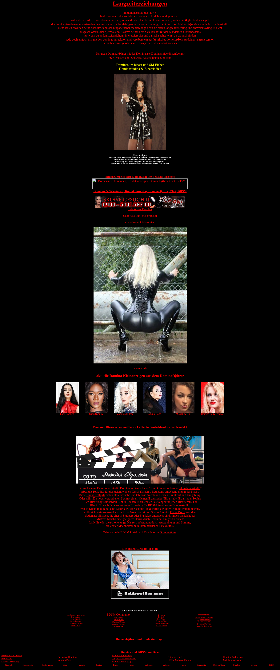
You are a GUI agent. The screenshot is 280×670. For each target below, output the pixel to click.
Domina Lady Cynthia (212, 414)
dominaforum (204, 622)
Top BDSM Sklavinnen (124, 658)
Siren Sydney (96, 414)
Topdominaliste (204, 620)
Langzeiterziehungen (140, 3)
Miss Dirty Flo (183, 414)
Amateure (118, 626)
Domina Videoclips (122, 655)
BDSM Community (118, 614)
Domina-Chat (161, 621)
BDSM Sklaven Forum (179, 660)
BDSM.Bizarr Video (11, 655)
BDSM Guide (161, 625)
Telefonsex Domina (140, 209)
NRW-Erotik (119, 619)
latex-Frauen (76, 621)
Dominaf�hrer (118, 622)
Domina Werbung (161, 623)
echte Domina (76, 619)
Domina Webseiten (233, 657)
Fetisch (161, 617)
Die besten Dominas (67, 657)
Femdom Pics (63, 660)
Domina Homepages (122, 661)
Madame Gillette (125, 414)
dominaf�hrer (204, 615)
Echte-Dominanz (76, 623)
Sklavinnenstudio (189, 488)
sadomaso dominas (76, 615)
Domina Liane (154, 414)
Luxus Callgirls (95, 495)
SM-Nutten (76, 617)
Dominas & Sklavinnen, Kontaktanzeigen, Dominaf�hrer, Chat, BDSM (140, 191)
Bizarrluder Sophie (189, 498)
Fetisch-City (76, 625)
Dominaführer (168, 532)
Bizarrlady (6, 658)
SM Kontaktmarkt (232, 660)
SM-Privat (161, 619)
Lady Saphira (67, 414)
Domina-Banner (204, 624)
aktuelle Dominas (204, 626)
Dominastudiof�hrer (204, 617)
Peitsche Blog (175, 657)
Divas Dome (177, 512)
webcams (118, 617)
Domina (161, 615)
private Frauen (118, 624)
